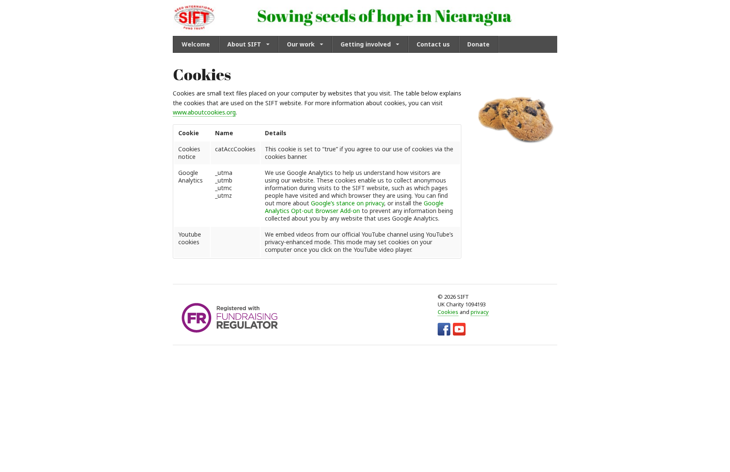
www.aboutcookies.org (204, 112)
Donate (478, 44)
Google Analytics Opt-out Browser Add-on (354, 207)
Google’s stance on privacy (347, 203)
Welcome (196, 44)
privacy (480, 312)
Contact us (433, 44)
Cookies (448, 312)
